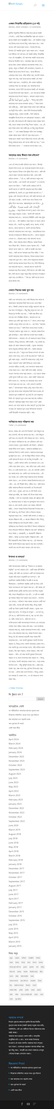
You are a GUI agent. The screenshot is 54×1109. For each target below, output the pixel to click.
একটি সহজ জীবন (14, 727)
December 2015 (16, 911)
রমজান (32, 990)
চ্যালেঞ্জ (19, 972)
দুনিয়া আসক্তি (24, 976)
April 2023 (13, 791)
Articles (12, 27)
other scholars (22, 27)
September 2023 (17, 769)
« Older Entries (16, 688)
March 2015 (14, 941)
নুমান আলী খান (24, 981)
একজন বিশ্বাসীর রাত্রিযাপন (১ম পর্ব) (24, 23)
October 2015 (15, 915)
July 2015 (13, 924)
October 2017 (15, 877)
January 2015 (15, 946)
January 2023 (15, 803)
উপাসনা (40, 962)
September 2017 (17, 881)
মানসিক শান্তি (13, 990)
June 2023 (13, 782)
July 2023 (13, 778)
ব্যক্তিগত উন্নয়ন (18, 985)
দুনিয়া (17, 976)
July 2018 (13, 838)
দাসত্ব (11, 976)
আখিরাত (24, 958)
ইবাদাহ (17, 962)
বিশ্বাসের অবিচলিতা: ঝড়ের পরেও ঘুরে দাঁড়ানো (24, 714)
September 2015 (17, 920)
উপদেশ (34, 962)
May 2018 (13, 847)
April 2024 (13, 739)
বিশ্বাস (39, 981)
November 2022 (16, 812)
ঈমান (29, 962)
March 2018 (14, 855)
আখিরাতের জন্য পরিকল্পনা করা (21, 421)
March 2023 (14, 795)
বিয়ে (11, 985)
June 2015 (13, 928)
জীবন (41, 972)
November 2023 (16, 760)
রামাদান (39, 990)
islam (17, 958)
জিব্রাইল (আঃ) (33, 972)
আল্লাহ (38, 958)
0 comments (35, 27)
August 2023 (15, 773)
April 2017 (13, 898)
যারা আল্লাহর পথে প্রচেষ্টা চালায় (19, 719)
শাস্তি (16, 994)
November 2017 (16, 872)
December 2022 (16, 808)
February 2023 (16, 799)
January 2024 (15, 752)
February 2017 (16, 903)
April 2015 (13, 937)
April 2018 (13, 851)
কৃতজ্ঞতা (31, 967)
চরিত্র (42, 967)
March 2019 (14, 829)
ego (11, 958)
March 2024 (14, 743)
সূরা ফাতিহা (18, 999)
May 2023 (13, 786)
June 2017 (13, 894)
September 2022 (17, 821)
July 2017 (13, 890)
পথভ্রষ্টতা (32, 981)
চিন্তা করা (12, 972)
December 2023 (16, 756)
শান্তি (11, 994)
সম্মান (41, 994)
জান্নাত (25, 972)
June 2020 (13, 825)
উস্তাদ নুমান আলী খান (15, 967)
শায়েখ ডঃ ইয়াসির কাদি (26, 994)
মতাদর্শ (34, 985)
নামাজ (32, 976)
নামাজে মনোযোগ (14, 981)
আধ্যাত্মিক (31, 958)
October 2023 (15, 765)
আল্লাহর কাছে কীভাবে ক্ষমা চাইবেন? (24, 155)
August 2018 (15, 834)
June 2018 (13, 842)
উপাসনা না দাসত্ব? (17, 556)
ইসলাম (23, 962)
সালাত (11, 999)
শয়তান (36, 994)
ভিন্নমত (28, 985)
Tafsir (11, 425)
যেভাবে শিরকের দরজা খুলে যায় (21, 290)
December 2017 (16, 868)
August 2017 (15, 885)
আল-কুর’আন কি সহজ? (16, 723)
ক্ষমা (37, 967)
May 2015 (13, 933)
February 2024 (16, 748)
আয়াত (11, 962)
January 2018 (15, 864)
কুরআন (25, 967)
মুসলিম (27, 990)
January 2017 (15, 907)
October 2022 (15, 816)
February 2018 (16, 859)
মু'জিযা (21, 990)
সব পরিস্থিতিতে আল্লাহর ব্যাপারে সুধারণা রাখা (24, 710)
